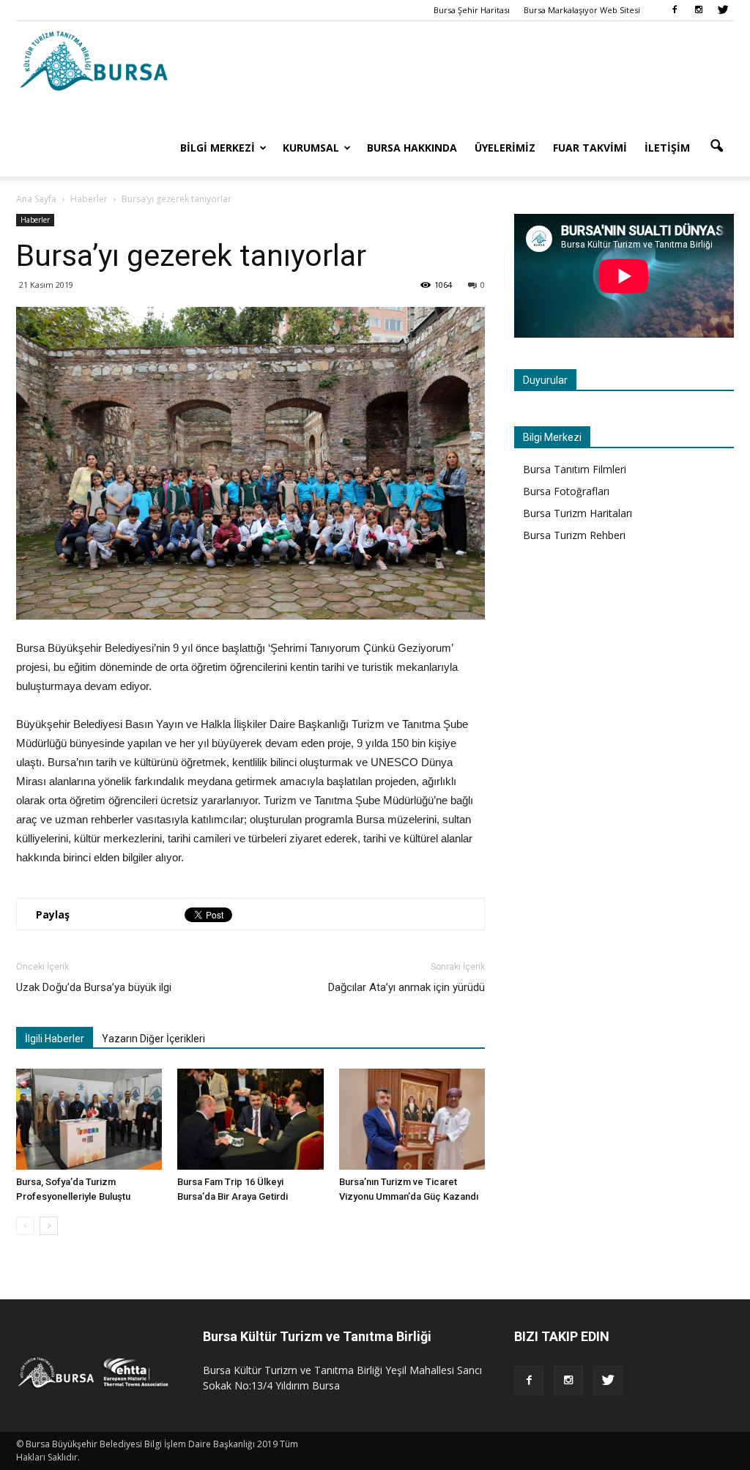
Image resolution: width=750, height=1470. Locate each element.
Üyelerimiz (505, 148)
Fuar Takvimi (590, 148)
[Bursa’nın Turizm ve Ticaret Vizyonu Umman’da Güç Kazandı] (412, 1119)
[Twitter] (723, 10)
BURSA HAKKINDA (412, 148)
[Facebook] (675, 10)
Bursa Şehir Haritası (472, 9)
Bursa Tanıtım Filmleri (574, 469)
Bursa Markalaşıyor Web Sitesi (582, 9)
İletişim (667, 148)
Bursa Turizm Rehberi (574, 535)
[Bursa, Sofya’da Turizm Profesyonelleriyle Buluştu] (89, 1119)
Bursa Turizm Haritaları (577, 513)
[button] (716, 146)
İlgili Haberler (54, 1038)
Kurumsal (311, 148)
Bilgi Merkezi (217, 148)
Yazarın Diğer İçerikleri (153, 1038)
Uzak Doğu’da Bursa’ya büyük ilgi (93, 987)
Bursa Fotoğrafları (566, 491)
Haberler (35, 220)
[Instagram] (699, 10)
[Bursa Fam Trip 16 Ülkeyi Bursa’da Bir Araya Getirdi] (250, 1119)
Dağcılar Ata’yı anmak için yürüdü (406, 987)
